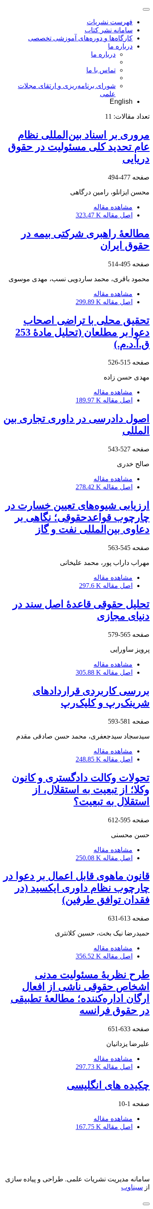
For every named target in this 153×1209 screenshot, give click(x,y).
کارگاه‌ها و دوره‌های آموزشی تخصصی (80, 38)
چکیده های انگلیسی (108, 1085)
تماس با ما (101, 70)
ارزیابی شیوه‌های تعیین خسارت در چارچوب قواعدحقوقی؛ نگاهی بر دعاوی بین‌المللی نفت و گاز (78, 517)
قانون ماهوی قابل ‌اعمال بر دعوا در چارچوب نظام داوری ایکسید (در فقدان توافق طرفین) (76, 887)
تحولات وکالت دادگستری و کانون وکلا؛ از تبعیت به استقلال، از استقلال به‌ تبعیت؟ (81, 789)
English (121, 101)
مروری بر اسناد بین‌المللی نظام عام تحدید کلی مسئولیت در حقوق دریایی (79, 146)
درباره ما (120, 46)
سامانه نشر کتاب (109, 30)
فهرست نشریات (110, 22)
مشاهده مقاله (113, 207)
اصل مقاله (104, 215)
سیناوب (132, 1187)
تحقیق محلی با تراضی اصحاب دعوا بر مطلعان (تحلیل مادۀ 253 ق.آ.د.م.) (82, 332)
